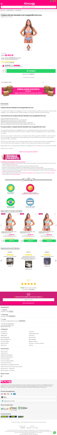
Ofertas (31, 345)
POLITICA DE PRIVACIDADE (7, 361)
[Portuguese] (51, 1)
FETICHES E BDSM (5, 341)
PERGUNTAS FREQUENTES (7, 357)
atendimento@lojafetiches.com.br (29, 172)
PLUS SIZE (31, 331)
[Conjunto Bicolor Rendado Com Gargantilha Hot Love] (10, 227)
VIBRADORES (4, 335)
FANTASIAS (31, 335)
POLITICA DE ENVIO (5, 359)
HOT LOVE (3, 13)
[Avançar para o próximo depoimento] (56, 260)
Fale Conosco (4, 351)
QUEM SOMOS (4, 353)
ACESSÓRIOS (4, 331)
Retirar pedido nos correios (8, 370)
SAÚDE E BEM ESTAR (33, 333)
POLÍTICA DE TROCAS (6, 362)
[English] (53, 1)
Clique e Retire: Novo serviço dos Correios (11, 366)
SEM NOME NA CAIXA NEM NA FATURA (10, 364)
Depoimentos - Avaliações (8, 368)
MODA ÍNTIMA (10, 10)
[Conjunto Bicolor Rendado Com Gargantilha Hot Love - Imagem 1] (28, 47)
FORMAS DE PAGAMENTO (7, 355)
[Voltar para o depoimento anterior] (1, 260)
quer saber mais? (14, 164)
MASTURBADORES (5, 337)
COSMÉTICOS (4, 333)
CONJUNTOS (18, 10)
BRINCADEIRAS (32, 339)
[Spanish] (55, 1)
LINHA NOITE (4, 345)
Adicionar (11, 240)
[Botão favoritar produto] (17, 214)
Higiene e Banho (33, 341)
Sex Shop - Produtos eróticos (36, 343)
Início (3, 10)
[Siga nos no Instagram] (1, 376)
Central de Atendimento (15, 174)
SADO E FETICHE (4, 343)
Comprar (32, 71)
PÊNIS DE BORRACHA (6, 339)
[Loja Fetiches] (29, 3)
